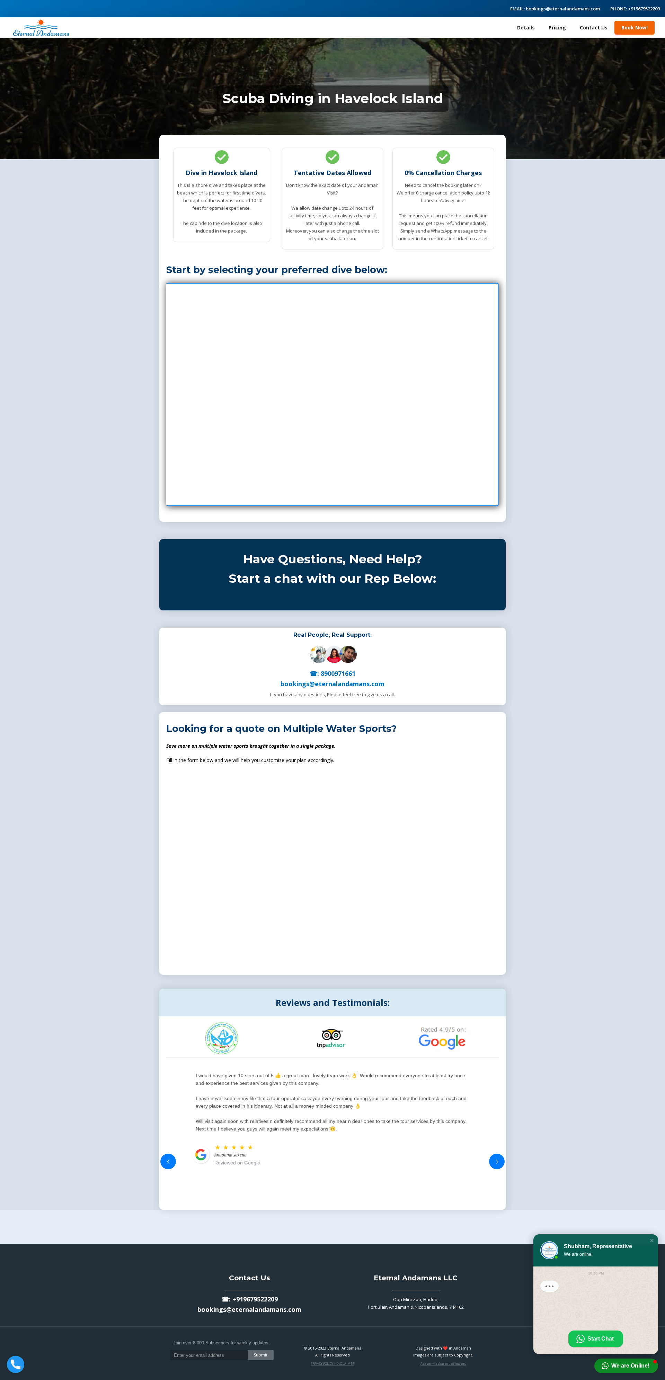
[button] (168, 1161)
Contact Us (594, 27)
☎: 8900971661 (332, 673)
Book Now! (634, 27)
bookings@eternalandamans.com (332, 683)
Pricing (557, 27)
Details (526, 27)
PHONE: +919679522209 (635, 9)
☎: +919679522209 (249, 1299)
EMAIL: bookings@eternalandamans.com (555, 9)
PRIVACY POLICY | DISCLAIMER (332, 1363)
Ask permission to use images (443, 1363)
